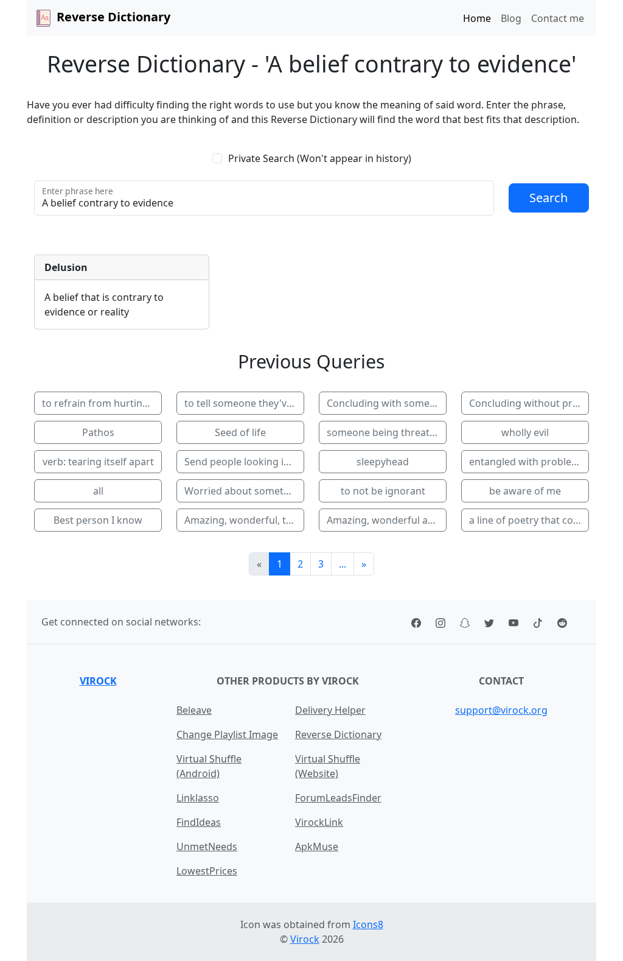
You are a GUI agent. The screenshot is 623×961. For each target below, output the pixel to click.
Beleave (194, 710)
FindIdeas (198, 822)
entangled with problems (527, 461)
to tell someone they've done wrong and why (244, 403)
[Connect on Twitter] (489, 621)
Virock (98, 681)
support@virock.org (501, 710)
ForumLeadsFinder (338, 797)
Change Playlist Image (227, 734)
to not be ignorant (383, 491)
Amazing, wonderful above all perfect (387, 520)
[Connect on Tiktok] (538, 621)
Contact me (557, 18)
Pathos (98, 432)
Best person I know (98, 520)
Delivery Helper (330, 710)
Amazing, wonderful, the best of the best (244, 520)
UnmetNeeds (206, 846)
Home (477, 18)
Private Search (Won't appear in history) (319, 158)
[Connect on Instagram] (440, 621)
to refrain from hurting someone (102, 403)
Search (548, 197)
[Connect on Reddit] (562, 621)
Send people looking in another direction (244, 461)
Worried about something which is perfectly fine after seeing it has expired (244, 491)
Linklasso (197, 797)
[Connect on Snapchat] (465, 621)
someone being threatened (387, 432)
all (98, 491)
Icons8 (368, 924)
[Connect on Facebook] (416, 621)
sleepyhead (383, 461)
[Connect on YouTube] (513, 621)
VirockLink (319, 822)
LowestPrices (206, 871)
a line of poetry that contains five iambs (529, 520)
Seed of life (240, 432)
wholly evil (525, 432)
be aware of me (525, 491)
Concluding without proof (528, 403)
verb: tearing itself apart (98, 461)
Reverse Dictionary (338, 734)
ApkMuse (316, 846)
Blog (511, 18)
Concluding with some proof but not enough (387, 403)
